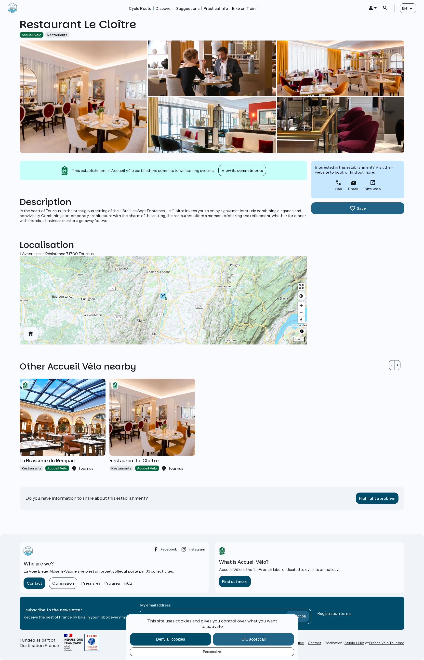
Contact (34, 583)
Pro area (112, 583)
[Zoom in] (301, 305)
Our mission (63, 583)
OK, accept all (253, 639)
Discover (164, 8)
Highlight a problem (377, 498)
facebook (169, 549)
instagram (197, 549)
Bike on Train (244, 8)
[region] (163, 300)
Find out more (235, 581)
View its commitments (242, 170)
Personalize (212, 652)
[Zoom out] (301, 312)
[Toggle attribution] (302, 331)
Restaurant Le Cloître (134, 461)
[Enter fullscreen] (301, 286)
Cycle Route (140, 8)
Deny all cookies (170, 639)
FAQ (128, 583)
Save (361, 208)
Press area (90, 583)
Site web (373, 188)
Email (353, 188)
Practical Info (216, 8)
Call (338, 188)
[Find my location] (301, 296)
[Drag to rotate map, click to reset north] (301, 319)
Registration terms (334, 613)
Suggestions (187, 8)
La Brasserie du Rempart (48, 461)
